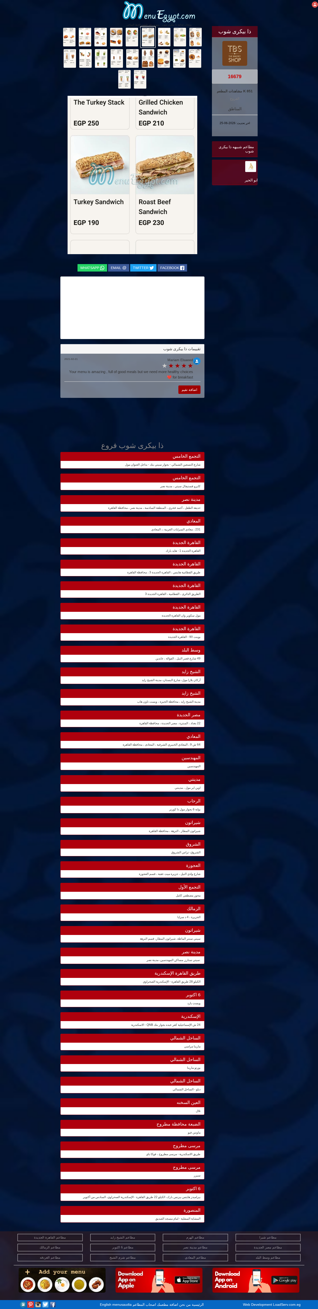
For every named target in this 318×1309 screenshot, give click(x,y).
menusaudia (122, 1305)
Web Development (258, 1305)
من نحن (185, 1305)
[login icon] (315, 4)
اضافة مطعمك (167, 1305)
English (105, 1305)
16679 (234, 76)
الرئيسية (198, 1305)
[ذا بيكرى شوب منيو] (195, 37)
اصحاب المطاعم (144, 1305)
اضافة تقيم (189, 390)
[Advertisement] (227, 236)
